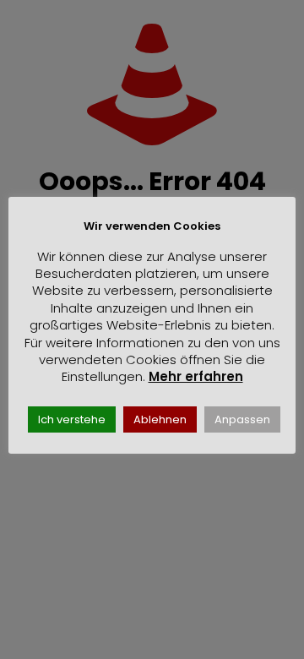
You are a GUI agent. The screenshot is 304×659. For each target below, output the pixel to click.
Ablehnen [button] (160, 419)
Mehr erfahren (196, 376)
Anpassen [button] (242, 419)
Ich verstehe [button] (72, 419)
